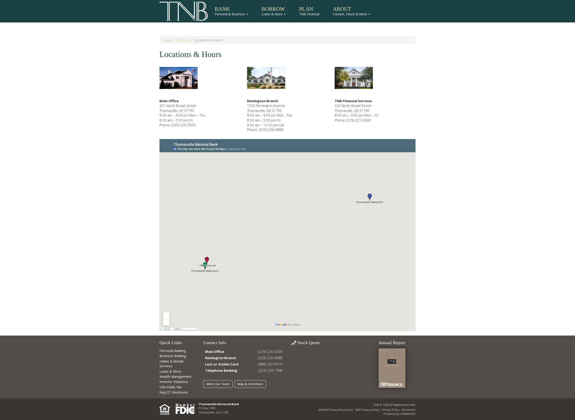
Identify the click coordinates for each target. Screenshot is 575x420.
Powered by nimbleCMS (400, 414)
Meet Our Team (218, 384)
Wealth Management (175, 376)
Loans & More (170, 371)
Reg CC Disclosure (173, 392)
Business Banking (172, 356)
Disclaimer (409, 410)
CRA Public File (170, 387)
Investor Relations (173, 381)
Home (167, 40)
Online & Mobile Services (171, 363)
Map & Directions (250, 384)
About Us (183, 40)
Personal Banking (172, 350)
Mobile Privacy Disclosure (336, 410)
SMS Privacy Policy (367, 410)
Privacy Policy (391, 410)
